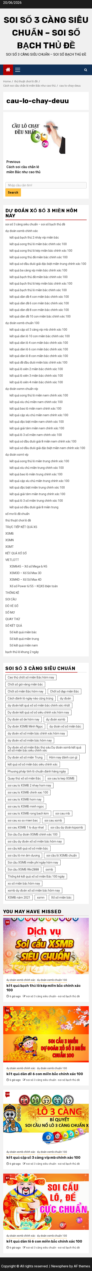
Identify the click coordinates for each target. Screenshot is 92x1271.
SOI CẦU (10, 599)
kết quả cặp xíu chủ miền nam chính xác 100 (39, 415)
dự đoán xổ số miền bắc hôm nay (30, 740)
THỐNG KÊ (12, 592)
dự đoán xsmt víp (16, 454)
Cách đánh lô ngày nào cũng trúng (30, 698)
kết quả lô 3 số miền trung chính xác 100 (36, 500)
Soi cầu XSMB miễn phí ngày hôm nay (33, 862)
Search (13, 192)
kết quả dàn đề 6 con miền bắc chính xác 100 (39, 303)
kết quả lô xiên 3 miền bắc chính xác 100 (36, 375)
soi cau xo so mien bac (23, 820)
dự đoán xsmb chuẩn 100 (22, 323)
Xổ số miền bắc (61, 897)
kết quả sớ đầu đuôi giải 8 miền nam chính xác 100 (43, 441)
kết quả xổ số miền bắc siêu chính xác (33, 764)
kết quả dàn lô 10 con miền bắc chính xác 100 (40, 336)
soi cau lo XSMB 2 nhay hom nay (29, 785)
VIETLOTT (12, 560)
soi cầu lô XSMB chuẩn (61, 855)
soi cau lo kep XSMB (60, 778)
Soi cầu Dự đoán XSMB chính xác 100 (33, 834)
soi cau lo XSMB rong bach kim (28, 813)
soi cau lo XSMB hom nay (25, 799)
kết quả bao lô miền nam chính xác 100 (35, 408)
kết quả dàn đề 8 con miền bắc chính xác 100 (39, 310)
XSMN (9, 540)
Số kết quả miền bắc (23, 632)
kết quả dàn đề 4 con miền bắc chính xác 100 (39, 296)
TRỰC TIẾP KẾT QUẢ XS (21, 527)
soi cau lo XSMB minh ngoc (26, 806)
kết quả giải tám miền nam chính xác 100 (37, 428)
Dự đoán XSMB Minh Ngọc (25, 726)
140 (7, 1094)
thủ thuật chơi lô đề (18, 520)
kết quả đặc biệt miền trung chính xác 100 (37, 487)
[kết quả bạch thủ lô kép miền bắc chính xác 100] (46, 946)
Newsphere (59, 1266)
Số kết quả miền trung (24, 638)
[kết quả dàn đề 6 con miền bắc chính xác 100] (46, 1034)
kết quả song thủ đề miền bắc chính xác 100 (39, 257)
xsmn (41, 897)
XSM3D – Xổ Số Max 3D (26, 573)
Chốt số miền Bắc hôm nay (25, 691)
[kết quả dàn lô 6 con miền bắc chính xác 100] (46, 1202)
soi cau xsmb (53, 820)
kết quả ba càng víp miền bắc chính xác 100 (38, 270)
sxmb (49, 869)
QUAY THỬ (12, 619)
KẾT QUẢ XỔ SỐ (16, 553)
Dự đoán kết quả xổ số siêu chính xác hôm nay (38, 712)
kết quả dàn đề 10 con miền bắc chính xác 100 (40, 316)
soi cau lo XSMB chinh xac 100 (28, 792)
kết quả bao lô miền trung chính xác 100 (36, 474)
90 (7, 922)
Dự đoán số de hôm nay (23, 719)
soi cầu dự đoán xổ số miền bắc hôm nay (35, 841)
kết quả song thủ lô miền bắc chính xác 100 (38, 244)
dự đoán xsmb (55, 719)
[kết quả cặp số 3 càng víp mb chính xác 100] (46, 1118)
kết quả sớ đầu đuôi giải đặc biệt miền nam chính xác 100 (47, 448)
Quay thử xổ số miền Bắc (24, 778)
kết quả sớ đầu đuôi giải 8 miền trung (34, 507)
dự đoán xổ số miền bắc (65, 726)
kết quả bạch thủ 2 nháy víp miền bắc (34, 237)
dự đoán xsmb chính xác (21, 231)
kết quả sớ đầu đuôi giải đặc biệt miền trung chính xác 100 (48, 263)
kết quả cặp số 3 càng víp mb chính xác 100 (38, 329)
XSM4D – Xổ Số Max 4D (26, 579)
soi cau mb (62, 813)
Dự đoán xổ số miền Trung (25, 757)
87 (7, 1178)
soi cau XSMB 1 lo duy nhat (26, 827)
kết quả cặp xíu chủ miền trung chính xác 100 (39, 481)
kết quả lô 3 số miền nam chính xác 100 (36, 435)
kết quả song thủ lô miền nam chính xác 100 (39, 395)
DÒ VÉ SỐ (11, 606)
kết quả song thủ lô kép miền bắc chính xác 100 (41, 250)
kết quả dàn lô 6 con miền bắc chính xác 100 (39, 349)
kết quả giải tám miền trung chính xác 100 (37, 494)
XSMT (9, 546)
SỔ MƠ (10, 612)
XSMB (9, 533)
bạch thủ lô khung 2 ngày (22, 652)
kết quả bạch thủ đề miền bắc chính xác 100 (39, 277)
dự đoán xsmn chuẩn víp (21, 388)
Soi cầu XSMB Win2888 (23, 869)
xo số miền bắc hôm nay (24, 883)
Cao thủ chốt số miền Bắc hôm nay (31, 677)
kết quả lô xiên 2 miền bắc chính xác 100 (36, 369)
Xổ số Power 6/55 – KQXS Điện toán (34, 586)
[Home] (8, 70)
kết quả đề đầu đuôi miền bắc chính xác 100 (38, 362)
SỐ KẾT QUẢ (13, 625)
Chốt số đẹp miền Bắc (64, 691)
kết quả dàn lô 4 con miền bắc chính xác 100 (39, 342)
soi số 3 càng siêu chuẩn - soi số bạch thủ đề (53, 996)
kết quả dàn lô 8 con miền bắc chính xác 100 (39, 356)
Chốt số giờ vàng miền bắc (25, 684)
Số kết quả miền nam (24, 645)
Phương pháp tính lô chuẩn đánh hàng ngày (37, 771)
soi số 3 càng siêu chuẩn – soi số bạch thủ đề (46, 33)
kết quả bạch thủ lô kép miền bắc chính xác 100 (41, 283)
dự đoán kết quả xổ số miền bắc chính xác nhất (39, 705)
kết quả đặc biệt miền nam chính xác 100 (37, 421)
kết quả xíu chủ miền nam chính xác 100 (36, 402)
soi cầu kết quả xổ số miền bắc (28, 848)
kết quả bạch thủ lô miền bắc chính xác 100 (38, 290)
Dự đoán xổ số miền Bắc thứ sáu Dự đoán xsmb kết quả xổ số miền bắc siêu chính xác (44, 749)
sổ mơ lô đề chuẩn (17, 513)
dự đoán (65, 698)
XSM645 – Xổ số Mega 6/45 (28, 566)
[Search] (85, 70)
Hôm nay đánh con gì (63, 757)
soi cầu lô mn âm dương (24, 855)
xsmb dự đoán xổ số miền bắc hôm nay (34, 890)
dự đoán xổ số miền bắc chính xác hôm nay (36, 733)
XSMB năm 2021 (19, 897)
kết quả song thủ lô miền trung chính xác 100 (39, 461)
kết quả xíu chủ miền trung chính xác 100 (37, 467)
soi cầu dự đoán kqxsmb (66, 827)
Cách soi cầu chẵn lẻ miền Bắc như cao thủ (23, 167)
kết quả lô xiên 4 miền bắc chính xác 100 (36, 382)
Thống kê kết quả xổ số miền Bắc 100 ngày (36, 876)
